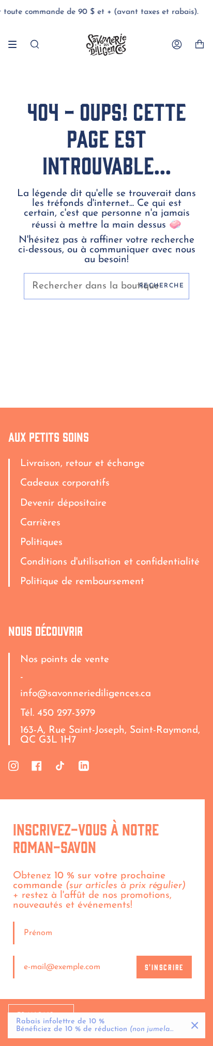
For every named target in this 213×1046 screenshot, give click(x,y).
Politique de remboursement (82, 582)
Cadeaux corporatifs (65, 483)
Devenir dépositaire (63, 503)
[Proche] (195, 1025)
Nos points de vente (64, 660)
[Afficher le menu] (16, 44)
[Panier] (199, 44)
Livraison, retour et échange (82, 464)
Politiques (41, 543)
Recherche (161, 286)
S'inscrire (164, 966)
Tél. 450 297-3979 (57, 713)
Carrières (40, 523)
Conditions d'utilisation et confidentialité (110, 562)
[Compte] (177, 44)
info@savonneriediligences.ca (85, 694)
